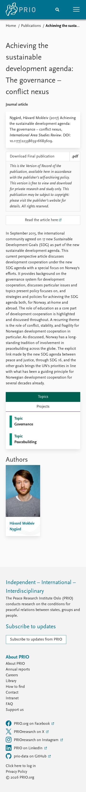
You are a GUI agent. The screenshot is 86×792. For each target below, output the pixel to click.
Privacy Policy (16, 772)
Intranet (12, 698)
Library (11, 681)
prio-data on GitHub (30, 756)
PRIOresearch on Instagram (36, 740)
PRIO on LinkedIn (28, 748)
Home (11, 26)
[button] (76, 9)
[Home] (20, 9)
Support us (15, 710)
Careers (12, 675)
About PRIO (15, 664)
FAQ (9, 704)
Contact (12, 693)
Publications (31, 26)
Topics (43, 397)
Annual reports (18, 669)
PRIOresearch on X (29, 732)
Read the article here (41, 220)
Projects (43, 407)
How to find (15, 687)
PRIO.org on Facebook (32, 724)
